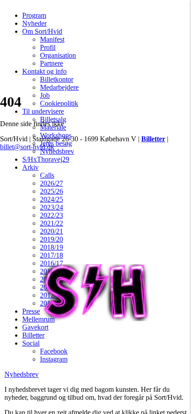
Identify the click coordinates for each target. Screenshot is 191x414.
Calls (47, 175)
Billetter (33, 335)
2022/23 (51, 215)
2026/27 (51, 183)
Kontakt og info (44, 71)
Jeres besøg (56, 143)
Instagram (54, 359)
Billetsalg (53, 119)
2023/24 (51, 207)
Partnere (51, 63)
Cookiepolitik (59, 103)
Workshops (56, 135)
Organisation (58, 55)
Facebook (54, 351)
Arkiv (30, 167)
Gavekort (35, 327)
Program (34, 15)
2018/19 (51, 247)
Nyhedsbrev (57, 151)
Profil (48, 47)
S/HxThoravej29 (45, 159)
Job (45, 95)
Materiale (53, 127)
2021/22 (51, 223)
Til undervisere (43, 111)
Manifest (52, 39)
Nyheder (34, 23)
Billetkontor (56, 79)
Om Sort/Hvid (42, 31)
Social (31, 343)
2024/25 (51, 199)
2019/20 (51, 239)
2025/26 (51, 191)
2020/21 (51, 231)
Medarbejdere (59, 87)
